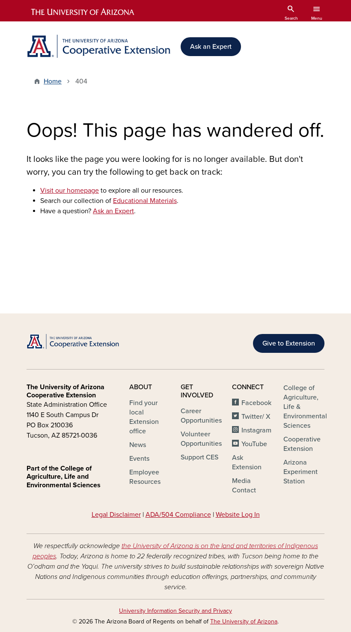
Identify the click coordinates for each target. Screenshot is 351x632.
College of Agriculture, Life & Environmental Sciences (305, 407)
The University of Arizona (243, 621)
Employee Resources (145, 477)
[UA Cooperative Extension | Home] (98, 46)
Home (53, 81)
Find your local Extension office (144, 417)
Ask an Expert (211, 46)
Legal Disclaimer (116, 514)
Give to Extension (288, 343)
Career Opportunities (201, 416)
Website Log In (238, 514)
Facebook (256, 403)
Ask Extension (247, 462)
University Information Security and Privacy (175, 610)
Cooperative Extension (302, 444)
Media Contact (244, 486)
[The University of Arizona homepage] (83, 12)
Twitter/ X (256, 416)
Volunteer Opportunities (201, 439)
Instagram (256, 430)
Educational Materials (145, 201)
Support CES (199, 457)
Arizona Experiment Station (300, 472)
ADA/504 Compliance (178, 514)
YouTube (254, 444)
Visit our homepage (69, 190)
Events (139, 458)
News (137, 445)
